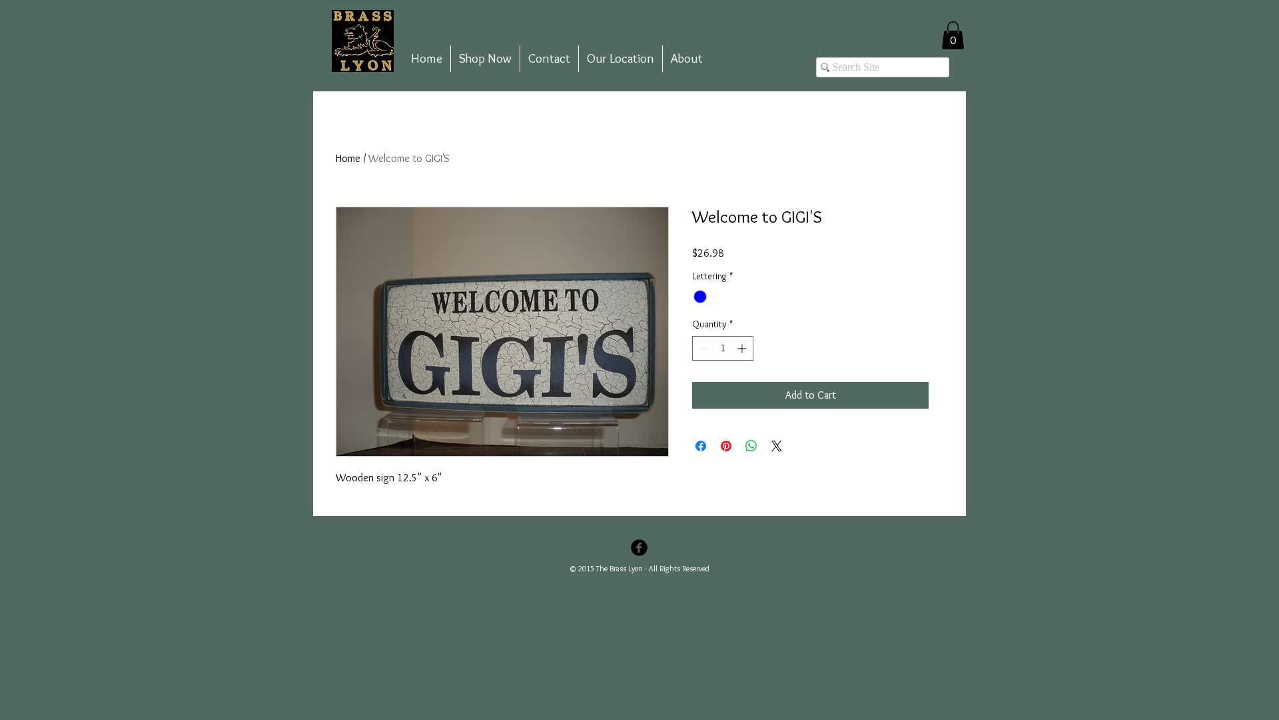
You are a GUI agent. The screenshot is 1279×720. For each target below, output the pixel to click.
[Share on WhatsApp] (751, 446)
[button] (953, 35)
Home (348, 158)
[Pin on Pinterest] (726, 446)
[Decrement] (702, 348)
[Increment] (743, 348)
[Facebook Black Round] (639, 547)
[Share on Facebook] (701, 446)
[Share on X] (777, 446)
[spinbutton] (723, 348)
